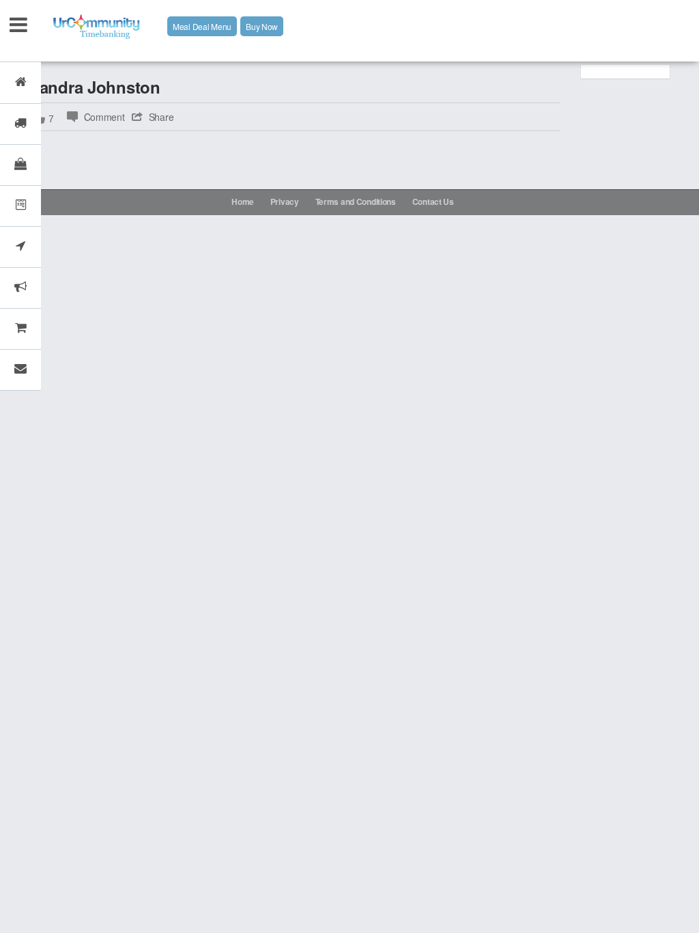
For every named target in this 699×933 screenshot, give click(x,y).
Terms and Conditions (355, 201)
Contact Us (433, 201)
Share (161, 117)
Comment (104, 117)
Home (242, 201)
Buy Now (262, 26)
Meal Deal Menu (202, 26)
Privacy (284, 201)
